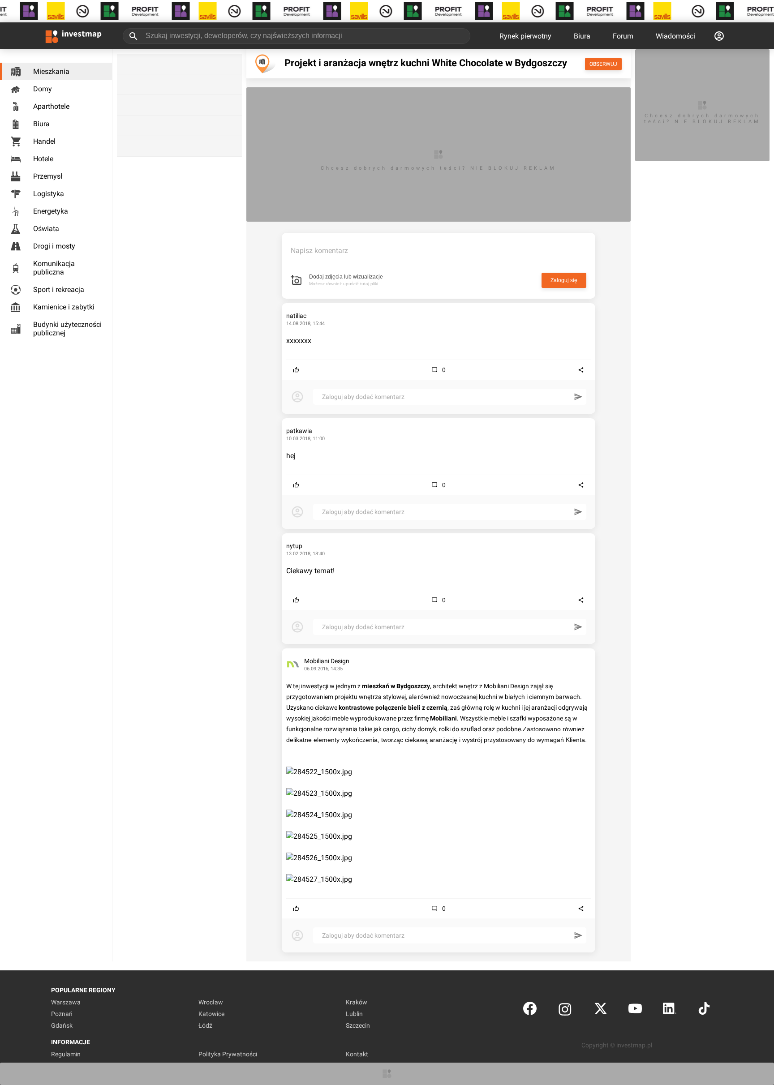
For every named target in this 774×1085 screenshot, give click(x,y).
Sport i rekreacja (58, 289)
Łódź (205, 1025)
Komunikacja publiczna (54, 267)
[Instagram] (565, 1010)
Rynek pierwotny (525, 36)
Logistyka (48, 193)
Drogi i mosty (54, 246)
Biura (582, 36)
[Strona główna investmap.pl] (73, 36)
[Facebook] (530, 1010)
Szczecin (358, 1025)
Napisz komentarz (319, 250)
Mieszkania (51, 71)
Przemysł (47, 176)
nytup (294, 545)
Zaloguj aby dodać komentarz (363, 396)
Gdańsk (62, 1025)
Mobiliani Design (326, 661)
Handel (44, 141)
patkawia (299, 430)
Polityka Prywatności (227, 1054)
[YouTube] (635, 1010)
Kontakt (357, 1054)
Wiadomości (675, 36)
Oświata (46, 228)
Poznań (62, 1013)
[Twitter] (600, 1010)
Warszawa (66, 1002)
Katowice (211, 1013)
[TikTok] (704, 1010)
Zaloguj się (563, 280)
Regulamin (66, 1054)
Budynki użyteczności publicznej (67, 328)
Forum (623, 36)
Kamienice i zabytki (64, 307)
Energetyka (50, 211)
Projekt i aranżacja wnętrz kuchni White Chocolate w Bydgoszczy (425, 63)
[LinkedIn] (669, 1010)
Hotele (43, 158)
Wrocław (210, 1002)
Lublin (354, 1013)
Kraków (356, 1002)
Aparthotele (51, 106)
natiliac (296, 315)
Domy (42, 89)
